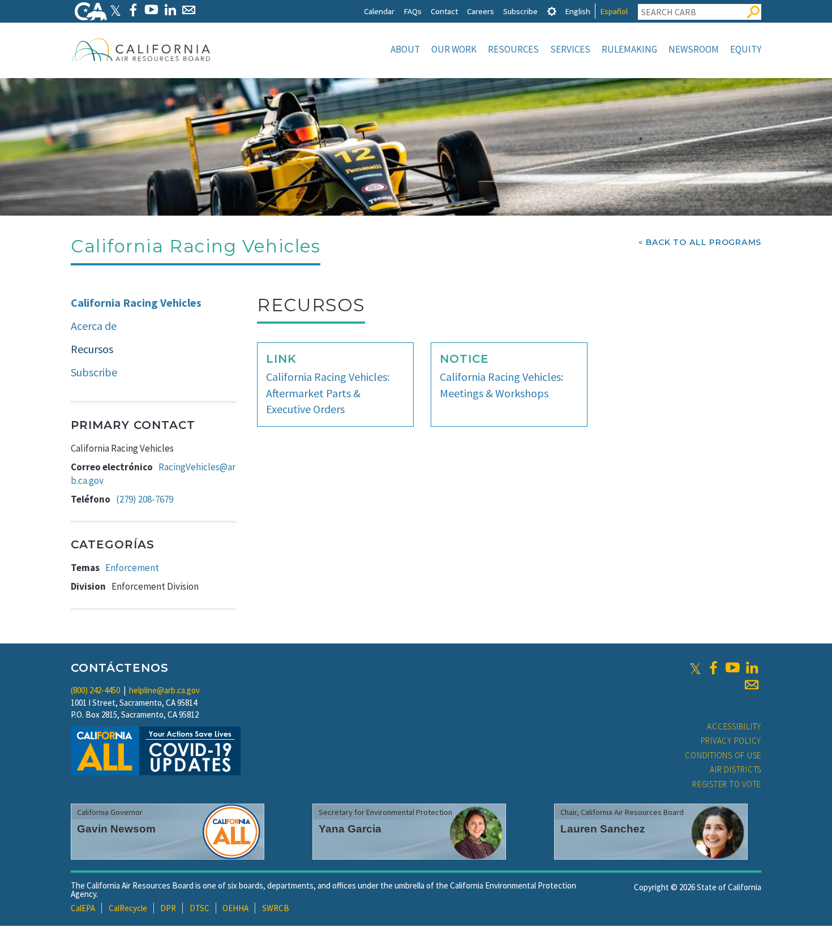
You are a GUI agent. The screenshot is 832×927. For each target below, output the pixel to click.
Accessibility (734, 726)
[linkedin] (751, 667)
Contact (444, 11)
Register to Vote (726, 784)
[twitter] (695, 667)
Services (570, 49)
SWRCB (275, 908)
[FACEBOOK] (133, 10)
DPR (168, 908)
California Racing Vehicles (136, 302)
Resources (513, 49)
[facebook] (713, 667)
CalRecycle (128, 908)
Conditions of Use (723, 755)
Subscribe (520, 11)
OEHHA (235, 908)
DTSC (199, 908)
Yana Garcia (350, 829)
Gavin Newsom (116, 829)
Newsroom (693, 49)
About (405, 49)
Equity (745, 49)
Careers (480, 11)
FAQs (413, 11)
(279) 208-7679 (144, 499)
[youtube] (732, 667)
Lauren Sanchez (602, 829)
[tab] (552, 11)
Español (614, 11)
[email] (751, 684)
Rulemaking (629, 49)
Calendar (379, 11)
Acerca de (94, 326)
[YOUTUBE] (151, 10)
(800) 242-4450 (95, 690)
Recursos (92, 349)
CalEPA (83, 908)
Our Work (454, 49)
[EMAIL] (189, 10)
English (577, 11)
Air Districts (735, 769)
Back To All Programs (703, 242)
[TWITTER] (115, 10)
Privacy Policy (731, 740)
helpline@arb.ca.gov (164, 690)
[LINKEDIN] (170, 10)
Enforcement (132, 567)
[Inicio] (141, 49)
